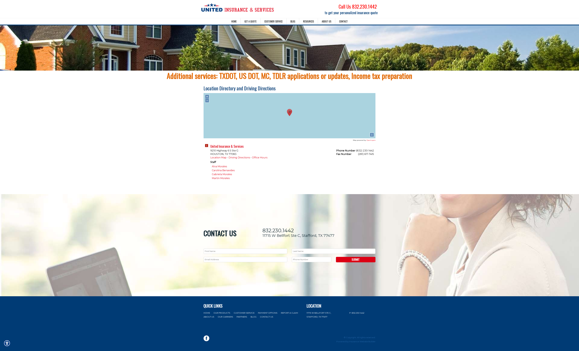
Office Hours (259, 157)
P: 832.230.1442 (356, 313)
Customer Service (244, 313)
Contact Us (266, 317)
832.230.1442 (278, 230)
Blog (253, 317)
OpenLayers (371, 140)
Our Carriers (225, 317)
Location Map (218, 157)
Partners (242, 317)
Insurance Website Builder (362, 341)
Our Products (222, 313)
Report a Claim (289, 313)
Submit (356, 259)
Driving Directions (239, 157)
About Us (209, 317)
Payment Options (267, 313)
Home (207, 313)
